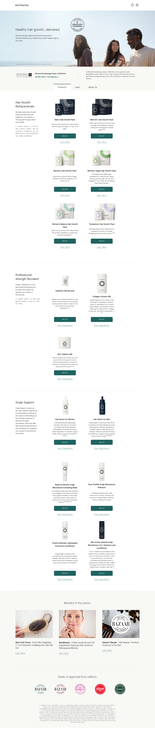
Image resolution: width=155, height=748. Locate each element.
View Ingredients (65, 326)
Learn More (65, 142)
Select (65, 136)
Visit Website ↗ (53, 77)
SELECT (102, 319)
